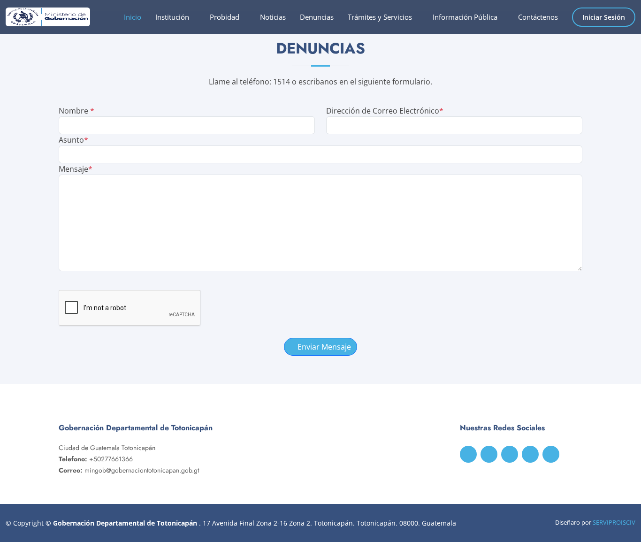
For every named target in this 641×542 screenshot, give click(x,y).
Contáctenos (538, 17)
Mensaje (75, 169)
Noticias (273, 17)
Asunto (73, 140)
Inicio (132, 17)
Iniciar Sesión (603, 17)
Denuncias (317, 17)
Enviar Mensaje (323, 347)
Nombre (76, 111)
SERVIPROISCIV (614, 522)
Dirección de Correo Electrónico (384, 111)
